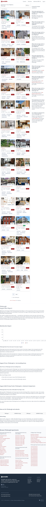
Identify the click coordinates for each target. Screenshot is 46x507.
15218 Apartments (34, 449)
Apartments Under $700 (19, 435)
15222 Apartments (34, 458)
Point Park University (34, 435)
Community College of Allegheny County (38, 442)
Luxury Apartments (18, 464)
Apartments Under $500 (19, 443)
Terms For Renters (17, 500)
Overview (29, 480)
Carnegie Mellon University (36, 441)
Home (11, 300)
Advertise (38, 480)
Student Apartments (19, 461)
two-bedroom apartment (37, 93)
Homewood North (3, 435)
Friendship (2, 441)
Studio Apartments (3, 464)
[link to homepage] (13, 477)
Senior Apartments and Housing (21, 462)
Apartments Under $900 (19, 439)
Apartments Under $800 (19, 441)
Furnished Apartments (19, 451)
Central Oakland (3, 446)
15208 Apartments (34, 454)
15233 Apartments (34, 460)
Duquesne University (35, 434)
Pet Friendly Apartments (19, 450)
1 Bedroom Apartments (4, 465)
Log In (44, 1)
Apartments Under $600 (19, 442)
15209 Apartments (34, 461)
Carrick (1, 442)
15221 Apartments (34, 456)
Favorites (30, 1)
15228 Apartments (34, 464)
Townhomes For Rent (19, 465)
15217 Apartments (34, 448)
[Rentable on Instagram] (4, 485)
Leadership (30, 481)
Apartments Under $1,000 (20, 438)
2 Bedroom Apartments (4, 460)
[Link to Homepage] (4, 1)
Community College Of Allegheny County (38, 437)
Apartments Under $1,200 (20, 437)
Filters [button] (28, 5)
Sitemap (38, 481)
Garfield (1, 437)
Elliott (1, 445)
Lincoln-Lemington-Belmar (5, 438)
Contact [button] (13, 23)
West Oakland (2, 449)
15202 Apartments (34, 452)
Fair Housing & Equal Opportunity (35, 495)
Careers (24, 1)
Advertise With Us (37, 1)
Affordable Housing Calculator (34, 494)
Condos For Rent (18, 466)
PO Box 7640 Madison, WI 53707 (4, 487)
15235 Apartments (34, 462)
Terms (12, 500)
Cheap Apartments (18, 445)
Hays (1, 443)
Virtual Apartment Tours (5, 496)
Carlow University (34, 438)
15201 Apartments (34, 450)
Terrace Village (3, 439)
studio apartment (35, 118)
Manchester (2, 453)
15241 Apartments (34, 465)
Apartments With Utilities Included (21, 455)
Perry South (2, 447)
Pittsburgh (14, 300)
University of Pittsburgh (35, 439)
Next (17, 294)
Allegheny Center (3, 451)
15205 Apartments (34, 457)
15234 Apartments (34, 446)
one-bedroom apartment (37, 81)
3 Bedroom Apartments (4, 461)
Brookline (2, 454)
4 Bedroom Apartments (4, 462)
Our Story (29, 479)
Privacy (23, 500)
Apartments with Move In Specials (21, 454)
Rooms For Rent (18, 468)
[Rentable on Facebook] (2, 485)
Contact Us (39, 479)
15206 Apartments (34, 453)
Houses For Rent (18, 460)
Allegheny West (3, 450)
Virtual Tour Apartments (19, 453)
